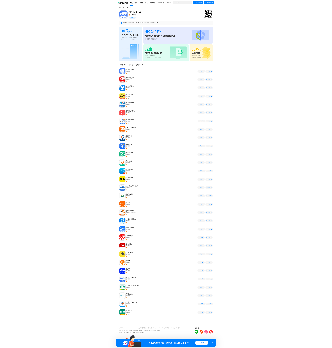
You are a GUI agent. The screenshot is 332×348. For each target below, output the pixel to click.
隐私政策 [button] (166, 328)
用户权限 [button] (161, 328)
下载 (202, 121)
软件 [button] (124, 7)
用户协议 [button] (178, 328)
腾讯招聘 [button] (145, 328)
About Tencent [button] (128, 328)
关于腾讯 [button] (121, 328)
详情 (201, 71)
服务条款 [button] (135, 328)
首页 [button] (120, 7)
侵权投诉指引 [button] (172, 328)
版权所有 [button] (155, 328)
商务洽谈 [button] (140, 328)
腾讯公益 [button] (150, 328)
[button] (122, 3)
